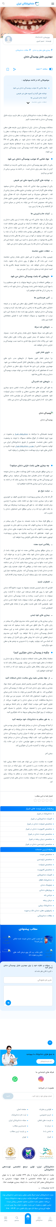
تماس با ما (47, 1131)
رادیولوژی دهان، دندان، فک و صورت (38, 910)
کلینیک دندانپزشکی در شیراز (41, 818)
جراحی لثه (48, 895)
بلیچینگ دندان (46, 885)
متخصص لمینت (46, 854)
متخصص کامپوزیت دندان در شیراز (39, 829)
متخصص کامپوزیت (44, 869)
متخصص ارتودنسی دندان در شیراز (38, 844)
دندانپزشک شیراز (21, 434)
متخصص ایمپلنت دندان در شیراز (39, 823)
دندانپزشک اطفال (45, 879)
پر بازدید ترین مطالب (18, 1131)
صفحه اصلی (21, 1109)
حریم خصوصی (45, 1114)
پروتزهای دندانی (45, 890)
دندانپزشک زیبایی (45, 905)
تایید (8, 1096)
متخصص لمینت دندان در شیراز (40, 834)
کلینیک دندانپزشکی (44, 874)
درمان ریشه (47, 900)
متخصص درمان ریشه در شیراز (40, 839)
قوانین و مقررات (45, 1109)
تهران (24, 1136)
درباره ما (48, 1125)
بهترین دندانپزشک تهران (24, 446)
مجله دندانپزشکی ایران (17, 1120)
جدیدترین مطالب (19, 1125)
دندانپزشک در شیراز (44, 813)
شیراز (49, 1136)
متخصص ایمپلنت (45, 864)
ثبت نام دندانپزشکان (46, 1061)
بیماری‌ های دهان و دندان (41, 50)
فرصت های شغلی (44, 1120)
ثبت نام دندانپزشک (18, 1114)
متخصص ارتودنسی (44, 859)
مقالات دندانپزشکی (22, 50)
